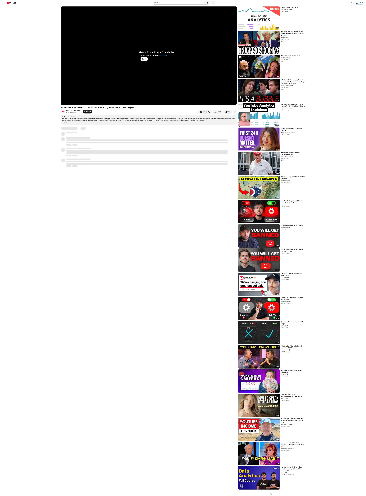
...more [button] (65, 122)
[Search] (207, 3)
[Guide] (3, 3)
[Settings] (351, 3)
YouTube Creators (72, 111)
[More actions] (235, 112)
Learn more (163, 55)
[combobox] (178, 3)
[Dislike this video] (209, 112)
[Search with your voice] (213, 3)
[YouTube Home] (11, 2)
